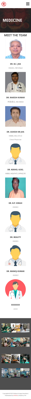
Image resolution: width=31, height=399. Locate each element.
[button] (28, 3)
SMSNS (15, 395)
